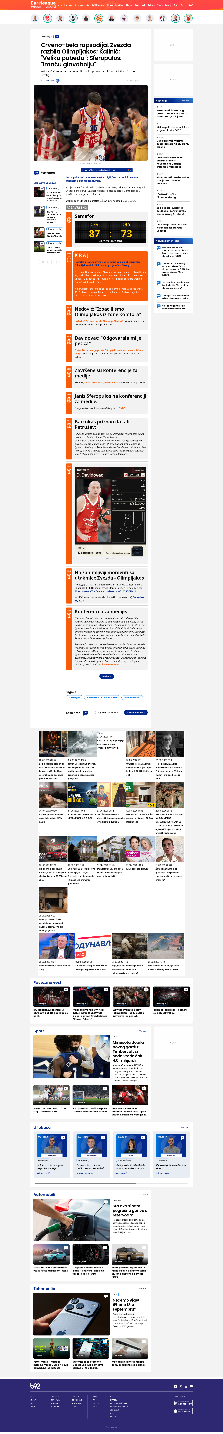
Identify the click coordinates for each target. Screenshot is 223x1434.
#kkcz (78, 591)
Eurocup (169, 5)
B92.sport (50, 81)
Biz (31, 1403)
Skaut (110, 5)
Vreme (95, 1407)
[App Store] (183, 1411)
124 (158, 295)
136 (106, 990)
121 (158, 306)
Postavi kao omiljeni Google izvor (98, 170)
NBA (116, 1036)
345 (158, 247)
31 (186, 990)
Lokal (74, 1407)
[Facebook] (175, 1386)
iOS (115, 1294)
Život (32, 1407)
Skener (129, 5)
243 (158, 282)
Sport (33, 1400)
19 (42, 229)
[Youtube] (191, 1386)
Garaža (117, 1200)
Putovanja (56, 1400)
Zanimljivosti (81, 1261)
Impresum (114, 1400)
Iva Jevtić (121, 1173)
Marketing (114, 1397)
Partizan (68, 5)
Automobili (76, 1403)
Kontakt (113, 1417)
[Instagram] (186, 1386)
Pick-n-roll (140, 5)
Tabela (151, 5)
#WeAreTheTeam (92, 591)
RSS (111, 1413)
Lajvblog (119, 5)
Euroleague (47, 36)
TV (94, 1400)
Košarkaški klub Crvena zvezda (102, 697)
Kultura (54, 1403)
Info (32, 1397)
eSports (75, 1397)
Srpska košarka (124, 1160)
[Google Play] (183, 1403)
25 (42, 208)
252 (158, 263)
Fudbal (39, 1102)
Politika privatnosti (119, 1407)
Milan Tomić (43, 1173)
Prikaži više (106, 676)
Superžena (55, 1407)
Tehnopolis (77, 1400)
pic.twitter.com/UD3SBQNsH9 (119, 591)
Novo (59, 5)
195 (57, 36)
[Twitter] (181, 1386)
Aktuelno (40, 1261)
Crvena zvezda (82, 5)
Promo (39, 1355)
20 (42, 243)
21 (182, 1137)
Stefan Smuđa (85, 1173)
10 (144, 1088)
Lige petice (80, 1102)
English (96, 1403)
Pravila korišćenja (118, 1403)
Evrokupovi (52, 188)
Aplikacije (114, 1410)
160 (66, 990)
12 (42, 189)
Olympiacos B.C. (132, 697)
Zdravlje (55, 1397)
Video (160, 5)
